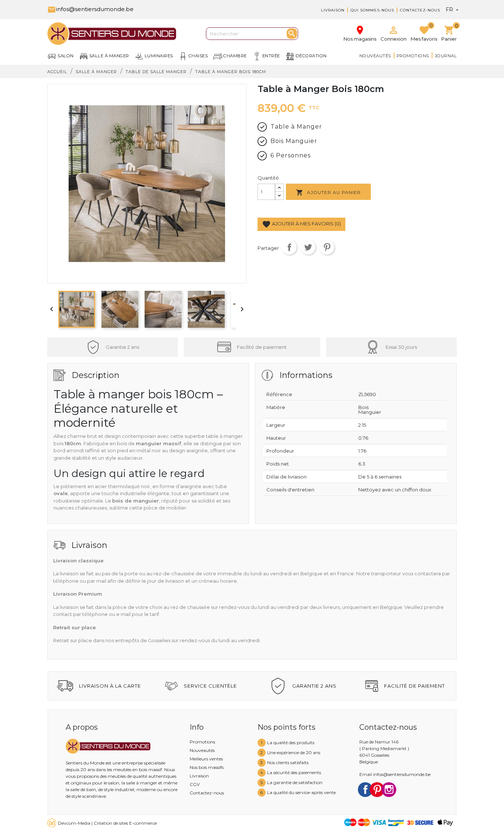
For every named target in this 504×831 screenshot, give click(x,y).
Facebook (365, 789)
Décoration (311, 55)
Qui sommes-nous (372, 10)
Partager (289, 247)
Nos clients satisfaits (287, 762)
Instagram (389, 789)
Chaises (198, 55)
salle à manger (109, 55)
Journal (446, 55)
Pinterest (327, 247)
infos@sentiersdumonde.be (90, 9)
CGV (195, 784)
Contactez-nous (420, 10)
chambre (235, 55)
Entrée (271, 55)
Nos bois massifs (207, 767)
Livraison (333, 10)
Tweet (308, 247)
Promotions (413, 55)
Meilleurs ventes (206, 759)
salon (66, 55)
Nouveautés (375, 55)
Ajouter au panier (328, 192)
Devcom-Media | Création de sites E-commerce (107, 823)
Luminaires (159, 55)
